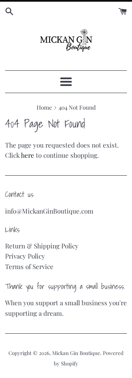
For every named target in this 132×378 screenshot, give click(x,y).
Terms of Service (29, 266)
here (27, 155)
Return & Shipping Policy (42, 245)
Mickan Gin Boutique (76, 353)
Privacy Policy (25, 255)
